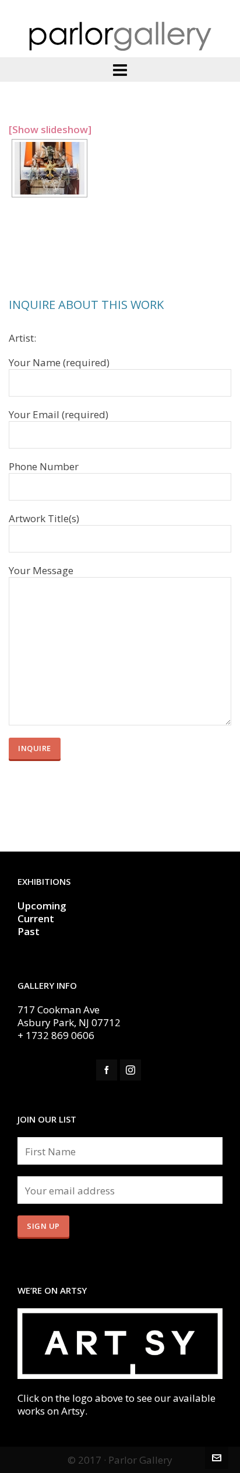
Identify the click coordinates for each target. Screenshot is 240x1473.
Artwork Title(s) (44, 518)
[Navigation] (120, 69)
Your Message (41, 570)
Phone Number (44, 466)
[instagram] (130, 1070)
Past (28, 931)
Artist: (22, 338)
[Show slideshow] (50, 129)
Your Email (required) (58, 414)
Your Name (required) (59, 362)
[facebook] (106, 1070)
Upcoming (41, 905)
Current (37, 918)
